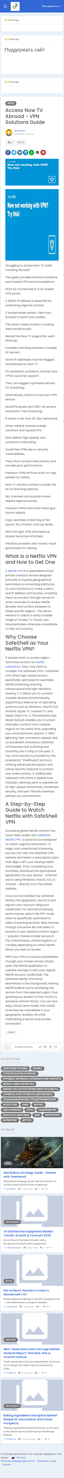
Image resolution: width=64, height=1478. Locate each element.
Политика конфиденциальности (18, 1461)
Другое (26, 1120)
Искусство (10, 1104)
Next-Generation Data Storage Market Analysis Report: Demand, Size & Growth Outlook (32, 1353)
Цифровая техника (15, 1068)
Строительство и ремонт (19, 1073)
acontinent (12, 1306)
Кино (25, 1104)
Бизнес (37, 1068)
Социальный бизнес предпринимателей (29, 1099)
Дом (37, 1115)
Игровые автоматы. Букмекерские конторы (32, 1078)
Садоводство (47, 1110)
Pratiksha (11, 1372)
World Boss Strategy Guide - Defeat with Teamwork (30, 1175)
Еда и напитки (12, 1110)
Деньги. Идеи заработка (18, 1084)
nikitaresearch (14, 1247)
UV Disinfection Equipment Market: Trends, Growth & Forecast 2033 (29, 1233)
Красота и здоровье (16, 1115)
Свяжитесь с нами (46, 1461)
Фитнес (39, 1104)
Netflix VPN (16, 571)
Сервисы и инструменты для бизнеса (28, 1094)
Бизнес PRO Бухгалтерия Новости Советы (30, 1089)
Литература (52, 1115)
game (10, 1032)
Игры (10, 103)
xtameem (19, 130)
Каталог (7, 1464)
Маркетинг (10, 1120)
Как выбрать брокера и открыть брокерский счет (26, 1292)
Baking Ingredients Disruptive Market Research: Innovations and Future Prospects (30, 1419)
